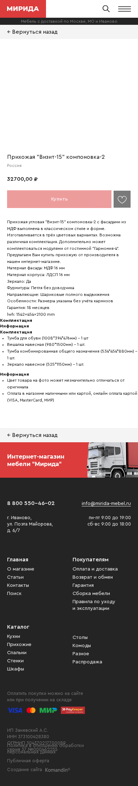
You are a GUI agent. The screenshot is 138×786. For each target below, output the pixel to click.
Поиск (14, 593)
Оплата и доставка (95, 569)
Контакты (18, 585)
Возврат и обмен (93, 577)
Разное (81, 653)
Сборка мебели (91, 593)
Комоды (82, 645)
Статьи (15, 577)
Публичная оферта (28, 760)
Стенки (15, 660)
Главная (17, 559)
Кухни (13, 636)
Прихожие (19, 644)
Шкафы (15, 669)
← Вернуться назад (32, 32)
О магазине (20, 569)
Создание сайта (24, 769)
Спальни (17, 652)
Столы (80, 637)
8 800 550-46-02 (31, 503)
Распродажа (87, 661)
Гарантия (83, 585)
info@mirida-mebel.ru (106, 503)
